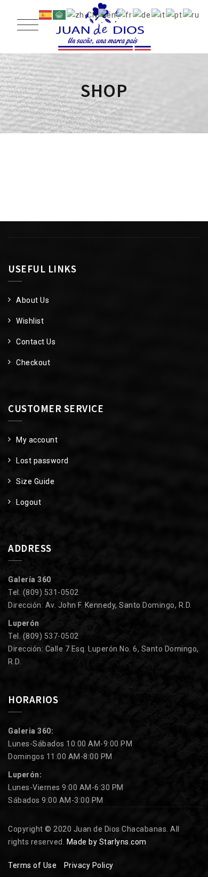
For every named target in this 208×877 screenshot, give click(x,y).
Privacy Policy (89, 865)
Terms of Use (32, 865)
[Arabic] (60, 14)
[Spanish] (46, 14)
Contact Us (35, 341)
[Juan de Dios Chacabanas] (104, 26)
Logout (28, 502)
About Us (32, 300)
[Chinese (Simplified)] (83, 14)
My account (37, 440)
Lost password (42, 460)
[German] (142, 14)
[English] (107, 14)
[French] (125, 14)
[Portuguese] (174, 14)
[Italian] (158, 14)
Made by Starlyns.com (107, 842)
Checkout (33, 362)
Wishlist (30, 321)
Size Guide (35, 481)
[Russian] (191, 14)
